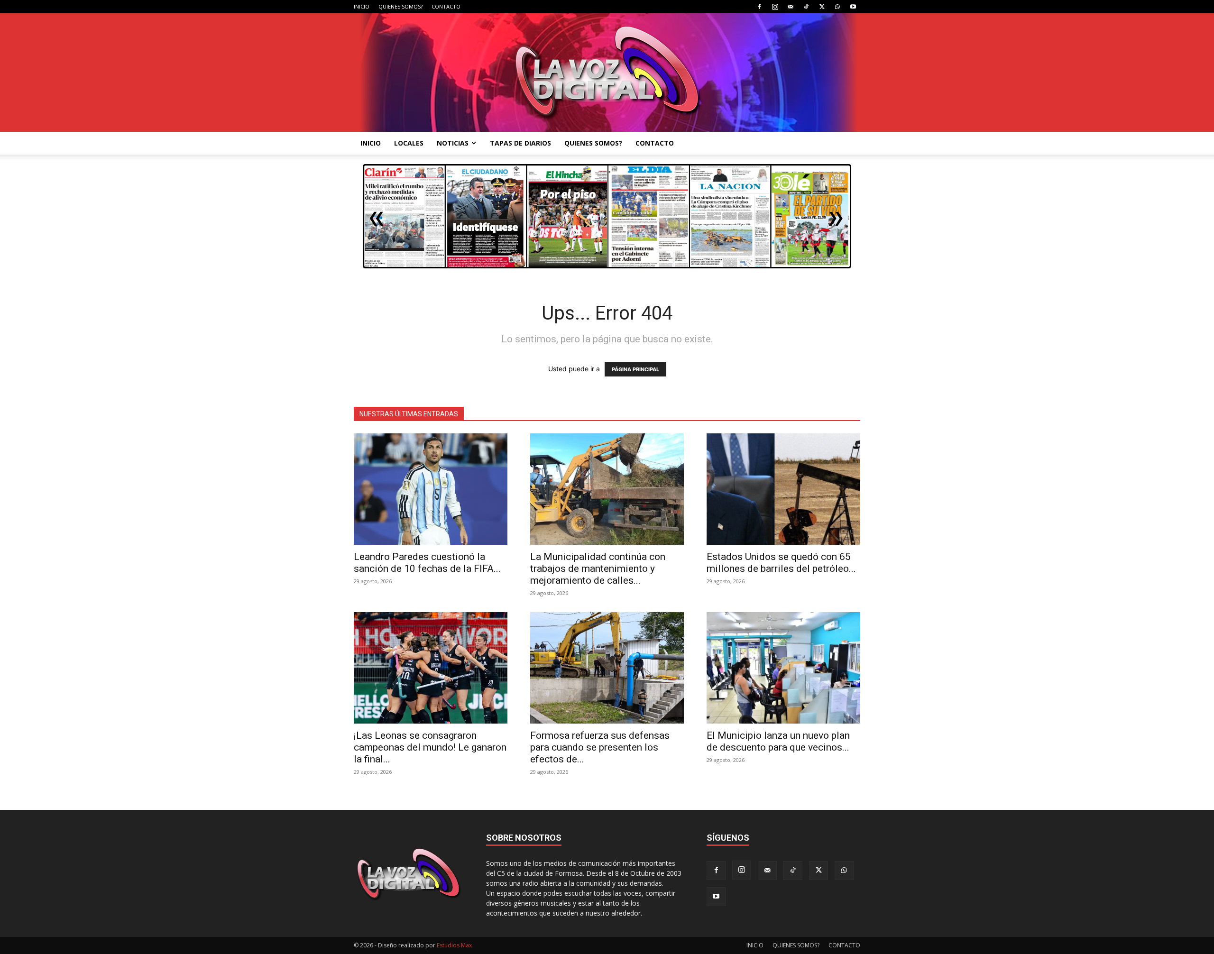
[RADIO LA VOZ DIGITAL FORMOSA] (607, 72)
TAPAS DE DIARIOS (520, 142)
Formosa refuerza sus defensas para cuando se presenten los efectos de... (600, 747)
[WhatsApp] (837, 6)
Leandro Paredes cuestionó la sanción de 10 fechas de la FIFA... (427, 562)
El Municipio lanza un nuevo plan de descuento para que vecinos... (778, 741)
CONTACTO (446, 6)
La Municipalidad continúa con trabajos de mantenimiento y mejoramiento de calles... (597, 568)
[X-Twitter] (822, 6)
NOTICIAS (453, 142)
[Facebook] (759, 6)
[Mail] (790, 6)
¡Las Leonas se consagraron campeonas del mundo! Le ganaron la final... (430, 747)
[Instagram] (775, 6)
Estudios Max (454, 945)
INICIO (361, 6)
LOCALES (408, 142)
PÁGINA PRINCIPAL (635, 369)
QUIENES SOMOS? (400, 6)
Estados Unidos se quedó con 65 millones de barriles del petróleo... (781, 562)
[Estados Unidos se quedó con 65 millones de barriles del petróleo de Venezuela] (783, 489)
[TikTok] (806, 6)
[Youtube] (853, 6)
